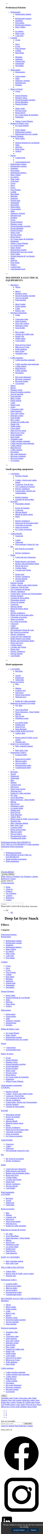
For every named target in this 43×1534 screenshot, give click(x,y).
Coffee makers (20, 366)
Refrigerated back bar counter (26, 134)
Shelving (18, 147)
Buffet (13, 555)
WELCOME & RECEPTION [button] (12, 1267)
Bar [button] (2, 1155)
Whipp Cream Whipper (24, 121)
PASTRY (14, 502)
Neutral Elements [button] (7, 991)
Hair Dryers (19, 716)
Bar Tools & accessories (24, 549)
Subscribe (27, 1423)
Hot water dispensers (23, 377)
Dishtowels (19, 678)
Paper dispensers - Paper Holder (27, 712)
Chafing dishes (21, 568)
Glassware (19, 536)
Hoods (13, 156)
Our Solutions (25, 876)
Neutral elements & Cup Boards (27, 143)
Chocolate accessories (23, 525)
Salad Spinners (21, 321)
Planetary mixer (21, 98)
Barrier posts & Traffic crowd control (24, 819)
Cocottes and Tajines (23, 570)
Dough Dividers (21, 104)
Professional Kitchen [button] (9, 935)
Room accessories (17, 682)
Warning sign (20, 742)
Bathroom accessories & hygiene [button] (13, 1230)
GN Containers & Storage (25, 487)
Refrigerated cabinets (23, 14)
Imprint (11, 1426)
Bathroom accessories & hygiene (23, 703)
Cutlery (18, 540)
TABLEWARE (16, 534)
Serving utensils (21, 579)
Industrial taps (20, 83)
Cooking (14, 38)
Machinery (15, 285)
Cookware (19, 510)
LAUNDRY (15, 669)
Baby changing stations (24, 746)
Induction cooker (21, 326)
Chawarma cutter (21, 319)
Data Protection (21, 1426)
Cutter (17, 308)
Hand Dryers (20, 727)
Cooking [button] (4, 962)
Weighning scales (21, 718)
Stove (17, 44)
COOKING (15, 474)
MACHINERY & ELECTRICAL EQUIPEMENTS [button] (21, 1299)
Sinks (17, 78)
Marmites (18, 57)
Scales (17, 315)
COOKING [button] (5, 1088)
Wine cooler (19, 33)
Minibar (18, 688)
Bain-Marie (19, 53)
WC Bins (18, 705)
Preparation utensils (22, 504)
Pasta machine (20, 300)
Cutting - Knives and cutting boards (24, 585)
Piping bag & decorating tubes (26, 523)
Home (3, 876)
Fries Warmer (20, 48)
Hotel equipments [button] (7, 1192)
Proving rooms (20, 111)
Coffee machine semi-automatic (27, 364)
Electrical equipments (19, 313)
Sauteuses (19, 59)
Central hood (20, 158)
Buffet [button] (3, 1165)
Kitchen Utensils (21, 476)
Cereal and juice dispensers (25, 557)
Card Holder (20, 581)
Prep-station (19, 23)
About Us (4, 1426)
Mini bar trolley (21, 761)
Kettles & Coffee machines (25, 701)
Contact (13, 879)
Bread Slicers (20, 113)
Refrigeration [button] (6, 937)
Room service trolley (23, 759)
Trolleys (18, 151)
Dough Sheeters (21, 96)
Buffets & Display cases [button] (10, 1029)
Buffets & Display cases (20, 123)
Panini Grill (19, 336)
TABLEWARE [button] (7, 1140)
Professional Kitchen (9, 842)
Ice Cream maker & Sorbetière (26, 115)
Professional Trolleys (18, 753)
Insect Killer (19, 351)
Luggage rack (20, 690)
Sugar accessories (22, 527)
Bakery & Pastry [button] (7, 1054)
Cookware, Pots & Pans (24, 484)
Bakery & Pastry (17, 89)
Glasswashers (20, 76)
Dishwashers (20, 72)
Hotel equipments (16, 847)
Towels (18, 675)
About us (9, 876)
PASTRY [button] (4, 1111)
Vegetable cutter (21, 353)
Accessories (19, 383)
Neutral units (20, 61)
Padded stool (20, 725)
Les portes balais (21, 723)
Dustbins (18, 85)
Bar (12, 547)
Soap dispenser (21, 729)
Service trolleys (21, 763)
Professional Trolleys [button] (9, 1280)
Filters (4, 1396)
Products (16, 876)
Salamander (19, 63)
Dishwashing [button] (6, 1010)
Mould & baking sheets (24, 514)
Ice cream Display (22, 126)
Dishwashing (15, 70)
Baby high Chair (21, 750)
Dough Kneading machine (25, 100)
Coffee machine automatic (25, 360)
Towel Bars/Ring (21, 710)
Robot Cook (20, 311)
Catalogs (34, 876)
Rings (17, 517)
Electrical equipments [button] (9, 1328)
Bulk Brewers (20, 368)
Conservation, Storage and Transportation (25, 492)
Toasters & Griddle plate (24, 334)
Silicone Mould (21, 512)
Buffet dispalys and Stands (25, 561)
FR (12, 913)
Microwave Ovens (22, 347)
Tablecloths (19, 680)
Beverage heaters (21, 381)
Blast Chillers (20, 27)
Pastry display (20, 130)
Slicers (17, 287)
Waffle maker (20, 338)
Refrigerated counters (23, 18)
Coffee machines (17, 358)
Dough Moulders (21, 102)
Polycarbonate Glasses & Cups (27, 544)
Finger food (19, 574)
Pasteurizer (19, 117)
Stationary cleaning (22, 81)
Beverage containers (23, 379)
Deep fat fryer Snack (23, 345)
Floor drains (19, 149)
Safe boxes (19, 693)
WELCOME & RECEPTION (22, 731)
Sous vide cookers (22, 323)
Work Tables (20, 138)
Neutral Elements (17, 136)
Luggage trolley (21, 755)
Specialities (19, 66)
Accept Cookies (19, 1530)
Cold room (19, 36)
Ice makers (19, 31)
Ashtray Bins (20, 733)
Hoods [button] (3, 1043)
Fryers (17, 46)
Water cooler (20, 108)
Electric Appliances (22, 489)
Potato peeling (20, 306)
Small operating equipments (16, 859)
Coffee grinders (21, 371)
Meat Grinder (20, 304)
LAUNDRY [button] (6, 1194)
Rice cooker (19, 332)
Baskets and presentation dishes (27, 564)
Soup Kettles (20, 328)
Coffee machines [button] (7, 1368)
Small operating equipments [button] (11, 1085)
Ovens (17, 40)
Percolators (19, 373)
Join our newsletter (8, 1421)
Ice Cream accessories (23, 529)
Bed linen (19, 671)
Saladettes (19, 21)
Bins (17, 684)
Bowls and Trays (21, 566)
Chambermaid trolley (23, 768)
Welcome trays (20, 697)
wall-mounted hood (22, 162)
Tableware (19, 542)
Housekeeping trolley (23, 765)
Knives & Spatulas (22, 508)
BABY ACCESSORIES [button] (10, 1257)
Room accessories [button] (7, 1209)
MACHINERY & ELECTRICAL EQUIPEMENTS (16, 843)
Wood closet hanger (22, 695)
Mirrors (18, 714)
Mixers (18, 291)
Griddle (18, 51)
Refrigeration (15, 12)
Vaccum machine (21, 298)
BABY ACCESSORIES (20, 744)
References (5, 879)
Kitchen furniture (21, 497)
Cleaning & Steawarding (24, 499)
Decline (33, 1530)
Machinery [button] (5, 1301)
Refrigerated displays (23, 25)
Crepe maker (20, 341)
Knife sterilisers (21, 349)
